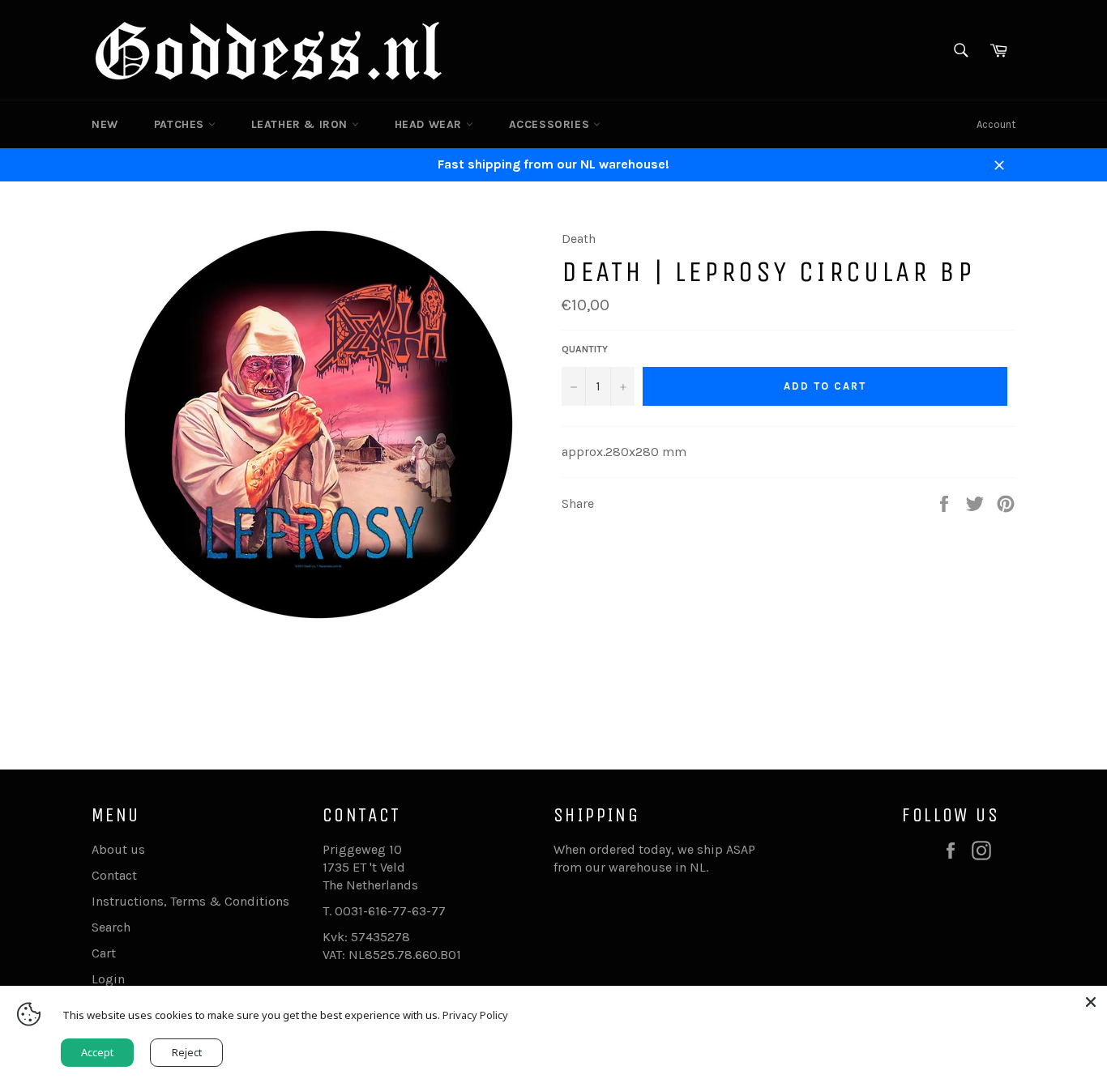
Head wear (430, 124)
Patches (181, 124)
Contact (114, 875)
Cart (104, 953)
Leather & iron (301, 124)
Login (108, 979)
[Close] (1091, 1002)
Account (996, 124)
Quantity (585, 349)
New (105, 124)
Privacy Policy (475, 1015)
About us (118, 849)
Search (111, 927)
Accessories (551, 124)
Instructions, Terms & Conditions (190, 901)
